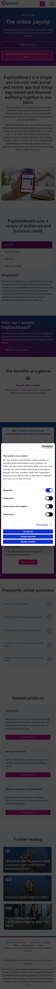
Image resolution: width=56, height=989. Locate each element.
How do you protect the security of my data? (23, 659)
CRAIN (16, 945)
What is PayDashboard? (16, 603)
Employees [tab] (9, 259)
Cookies (47, 943)
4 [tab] (24, 411)
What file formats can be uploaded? (22, 630)
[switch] (49, 498)
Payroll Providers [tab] (12, 252)
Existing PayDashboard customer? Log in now (27, 55)
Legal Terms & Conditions (16, 943)
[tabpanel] (28, 287)
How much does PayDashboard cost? (23, 617)
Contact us (28, 951)
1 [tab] (12, 411)
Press (40, 945)
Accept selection (28, 536)
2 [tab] (16, 411)
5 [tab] (28, 411)
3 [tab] (20, 411)
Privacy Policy (35, 943)
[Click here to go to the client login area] (42, 3)
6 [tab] (32, 411)
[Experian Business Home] (10, 4)
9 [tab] (43, 411)
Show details (42, 525)
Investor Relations (44, 948)
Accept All (28, 531)
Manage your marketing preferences (19, 948)
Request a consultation (15, 349)
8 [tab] (39, 411)
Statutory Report (28, 945)
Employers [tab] (9, 245)
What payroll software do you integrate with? (24, 644)
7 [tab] (36, 411)
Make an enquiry (28, 44)
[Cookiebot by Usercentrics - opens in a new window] (41, 447)
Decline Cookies (28, 542)
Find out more (26, 737)
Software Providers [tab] (13, 266)
